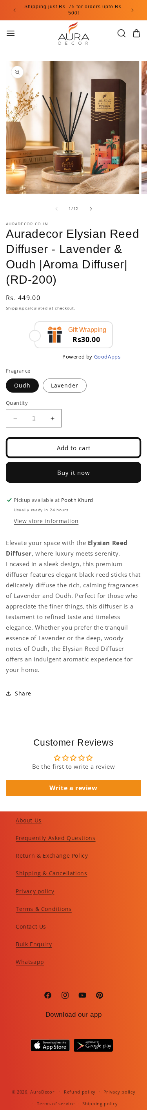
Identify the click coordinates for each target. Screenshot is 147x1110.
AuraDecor (42, 1091)
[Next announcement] (132, 10)
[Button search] (121, 33)
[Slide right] (91, 208)
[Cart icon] (136, 33)
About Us (29, 820)
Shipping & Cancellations (51, 873)
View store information (46, 521)
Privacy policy (35, 891)
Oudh (22, 385)
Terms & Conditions (44, 909)
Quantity (17, 402)
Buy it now (73, 472)
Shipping (15, 308)
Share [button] (23, 693)
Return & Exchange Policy (52, 855)
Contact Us (31, 926)
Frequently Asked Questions (56, 838)
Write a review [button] (73, 788)
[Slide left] (56, 208)
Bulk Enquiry (34, 944)
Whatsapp (30, 961)
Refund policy (80, 1092)
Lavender (64, 385)
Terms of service (55, 1103)
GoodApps (107, 356)
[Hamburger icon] (25, 33)
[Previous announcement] (14, 10)
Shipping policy (100, 1103)
